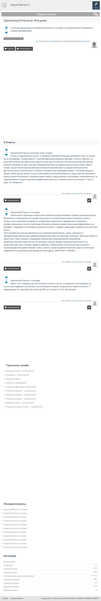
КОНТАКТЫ (70, 598)
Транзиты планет (84, 41)
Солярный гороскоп (12, 580)
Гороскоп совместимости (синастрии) (21, 387)
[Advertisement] (50, 74)
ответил (64, 193)
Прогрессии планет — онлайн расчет (21, 399)
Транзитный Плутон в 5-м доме (15, 532)
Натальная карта (10, 569)
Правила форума (17, 598)
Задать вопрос (47, 14)
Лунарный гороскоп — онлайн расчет (21, 395)
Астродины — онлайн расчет (17, 375)
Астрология (8, 565)
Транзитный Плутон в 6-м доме (15, 528)
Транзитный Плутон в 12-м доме (15, 509)
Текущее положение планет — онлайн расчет (24, 407)
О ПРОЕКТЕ (79, 598)
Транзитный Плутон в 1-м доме (15, 543)
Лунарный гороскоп (11, 583)
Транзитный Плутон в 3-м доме (15, 540)
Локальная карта (13, 379)
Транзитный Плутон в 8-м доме (15, 521)
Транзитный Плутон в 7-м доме (15, 525)
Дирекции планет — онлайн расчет (20, 403)
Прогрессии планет (11, 587)
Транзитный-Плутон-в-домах (13, 38)
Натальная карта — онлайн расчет (20, 371)
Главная (5, 598)
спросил (39, 41)
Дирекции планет (10, 590)
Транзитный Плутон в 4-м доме (15, 536)
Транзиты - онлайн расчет (16, 383)
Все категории (9, 562)
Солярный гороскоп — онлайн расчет (21, 391)
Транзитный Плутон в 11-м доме (15, 513)
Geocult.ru (61, 598)
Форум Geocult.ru (20, 4)
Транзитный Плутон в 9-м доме (15, 517)
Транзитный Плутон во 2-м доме (15, 547)
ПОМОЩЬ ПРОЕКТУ (91, 598)
